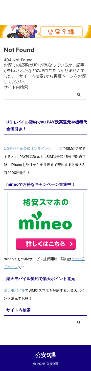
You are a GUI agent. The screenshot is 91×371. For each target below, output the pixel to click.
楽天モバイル (14, 290)
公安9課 (45, 355)
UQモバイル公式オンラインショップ (33, 148)
